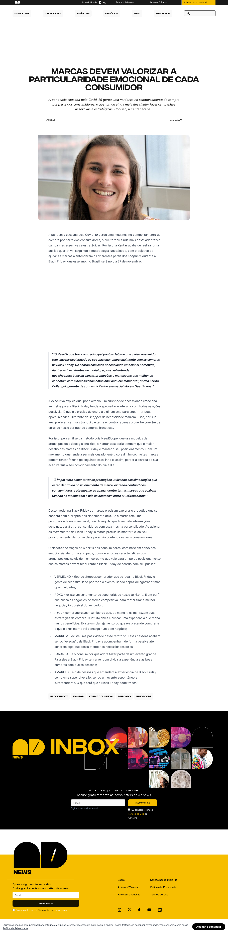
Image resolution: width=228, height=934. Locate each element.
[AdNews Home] (17, 2)
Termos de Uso (136, 813)
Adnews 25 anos (128, 887)
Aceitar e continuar (208, 926)
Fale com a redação (129, 894)
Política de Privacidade (163, 887)
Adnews (50, 119)
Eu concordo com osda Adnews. (140, 813)
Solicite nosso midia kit (163, 880)
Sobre (121, 880)
